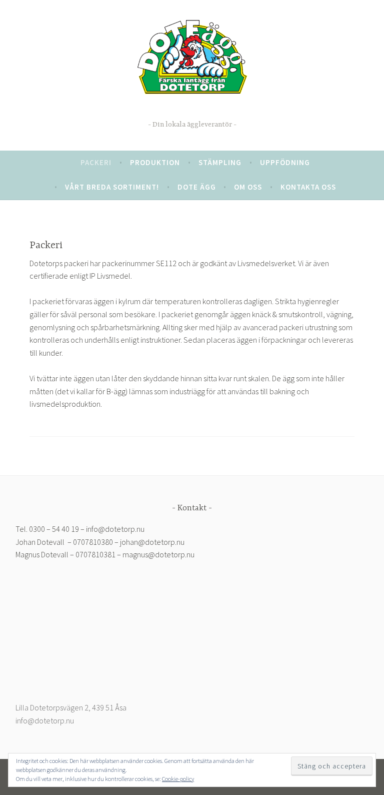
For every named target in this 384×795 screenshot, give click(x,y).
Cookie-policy (178, 778)
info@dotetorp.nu (45, 720)
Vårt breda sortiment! (112, 187)
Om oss (248, 187)
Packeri (96, 162)
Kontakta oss (308, 187)
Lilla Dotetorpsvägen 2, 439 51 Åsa (71, 707)
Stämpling (220, 162)
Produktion (155, 162)
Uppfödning (285, 162)
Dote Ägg (192, 109)
